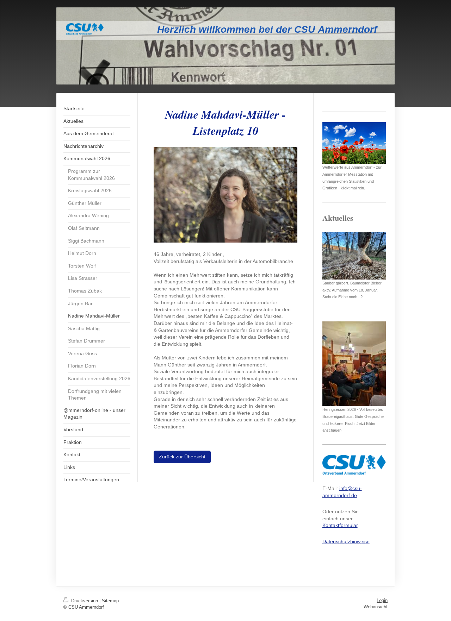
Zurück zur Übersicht (182, 456)
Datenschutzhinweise (346, 541)
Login (382, 600)
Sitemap (110, 600)
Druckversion (84, 600)
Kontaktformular (340, 525)
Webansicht (376, 606)
